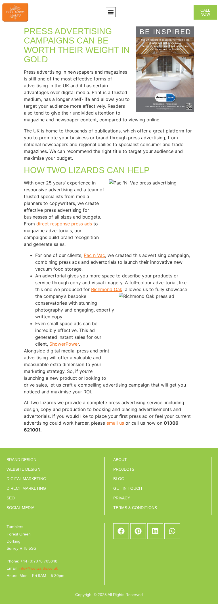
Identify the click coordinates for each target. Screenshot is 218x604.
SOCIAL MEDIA (20, 507)
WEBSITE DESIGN (23, 469)
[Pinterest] (138, 531)
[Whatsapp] (172, 531)
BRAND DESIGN (21, 459)
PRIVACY (121, 498)
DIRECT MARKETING (26, 488)
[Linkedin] (155, 531)
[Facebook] (121, 531)
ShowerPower (64, 344)
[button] (111, 12)
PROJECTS (123, 469)
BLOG (118, 478)
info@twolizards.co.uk (38, 568)
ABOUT (120, 459)
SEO (11, 498)
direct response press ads (64, 224)
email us (115, 423)
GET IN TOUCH (127, 488)
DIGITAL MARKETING (26, 478)
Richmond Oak (106, 289)
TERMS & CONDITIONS (135, 507)
